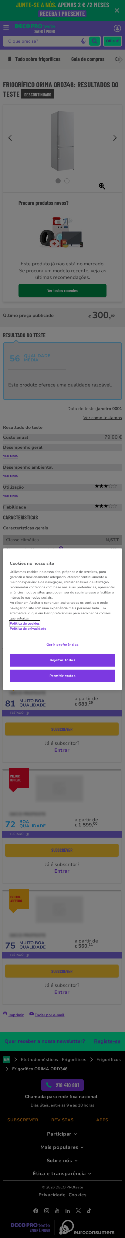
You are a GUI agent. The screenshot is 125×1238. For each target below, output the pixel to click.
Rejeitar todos (63, 660)
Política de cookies (25, 623)
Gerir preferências (62, 644)
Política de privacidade (28, 628)
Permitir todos (62, 675)
